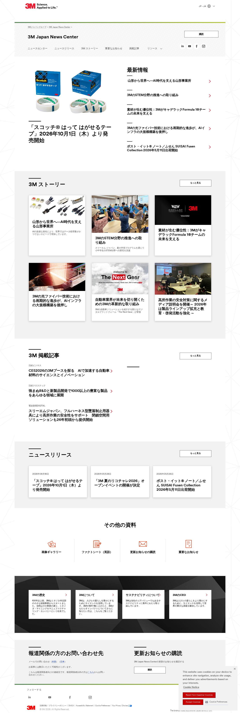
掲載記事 (134, 48)
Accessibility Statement (84, 706)
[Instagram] (203, 47)
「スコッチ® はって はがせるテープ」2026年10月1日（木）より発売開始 (57, 485)
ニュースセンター (37, 48)
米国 (54, 662)
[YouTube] (189, 47)
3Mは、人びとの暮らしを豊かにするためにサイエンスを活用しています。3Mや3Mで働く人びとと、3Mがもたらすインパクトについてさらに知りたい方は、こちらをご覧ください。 (96, 604)
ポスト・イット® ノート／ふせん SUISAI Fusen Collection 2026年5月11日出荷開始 (181, 485)
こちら (91, 672)
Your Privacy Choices (120, 706)
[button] (216, 702)
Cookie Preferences (102, 706)
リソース (153, 48)
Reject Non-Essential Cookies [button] (199, 695)
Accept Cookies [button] (193, 702)
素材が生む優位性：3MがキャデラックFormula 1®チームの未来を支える (182, 235)
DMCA (71, 706)
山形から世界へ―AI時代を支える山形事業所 (159, 81)
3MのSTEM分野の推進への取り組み (153, 95)
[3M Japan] (41, 6)
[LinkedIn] (182, 47)
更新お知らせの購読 (142, 552)
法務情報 (43, 706)
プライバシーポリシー (57, 706)
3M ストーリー (89, 48)
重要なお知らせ (113, 48)
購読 (201, 34)
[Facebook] (196, 47)
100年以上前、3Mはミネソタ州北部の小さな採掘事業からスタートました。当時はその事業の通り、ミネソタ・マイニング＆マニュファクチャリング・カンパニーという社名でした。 (49, 604)
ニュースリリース (64, 48)
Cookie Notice (191, 687)
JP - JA (203, 6)
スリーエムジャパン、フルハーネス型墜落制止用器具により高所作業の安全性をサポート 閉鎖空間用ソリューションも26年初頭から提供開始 (69, 415)
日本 (62, 662)
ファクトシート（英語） (97, 552)
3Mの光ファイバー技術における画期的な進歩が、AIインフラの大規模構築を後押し (57, 301)
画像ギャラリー (51, 552)
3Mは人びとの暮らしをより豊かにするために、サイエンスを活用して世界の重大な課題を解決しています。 (190, 600)
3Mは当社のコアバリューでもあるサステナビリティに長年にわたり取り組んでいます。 (143, 600)
